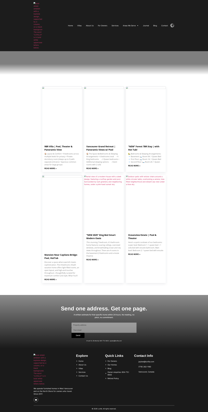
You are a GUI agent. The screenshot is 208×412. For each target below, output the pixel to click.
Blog (155, 25)
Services (115, 25)
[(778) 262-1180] (135, 366)
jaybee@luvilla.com (146, 362)
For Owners (102, 25)
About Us (90, 25)
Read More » (50, 168)
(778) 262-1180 (144, 367)
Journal (146, 25)
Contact (164, 25)
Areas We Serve (129, 25)
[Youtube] (36, 399)
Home (70, 25)
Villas (79, 25)
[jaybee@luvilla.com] (135, 361)
